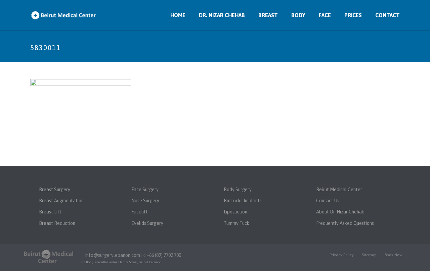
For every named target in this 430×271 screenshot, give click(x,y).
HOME (177, 15)
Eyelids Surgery (147, 223)
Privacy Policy (342, 254)
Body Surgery (238, 189)
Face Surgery (145, 189)
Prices (353, 15)
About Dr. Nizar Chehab (340, 211)
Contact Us (327, 200)
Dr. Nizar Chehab (222, 15)
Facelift (139, 211)
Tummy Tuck (236, 223)
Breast (268, 15)
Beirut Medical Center (339, 189)
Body (298, 15)
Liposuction (235, 211)
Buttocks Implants (243, 200)
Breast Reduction (57, 223)
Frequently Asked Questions (345, 223)
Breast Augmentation (61, 200)
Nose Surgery (145, 200)
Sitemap (369, 254)
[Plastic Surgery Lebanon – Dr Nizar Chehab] (49, 256)
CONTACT (387, 15)
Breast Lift (50, 211)
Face (325, 15)
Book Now (393, 254)
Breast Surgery (54, 189)
